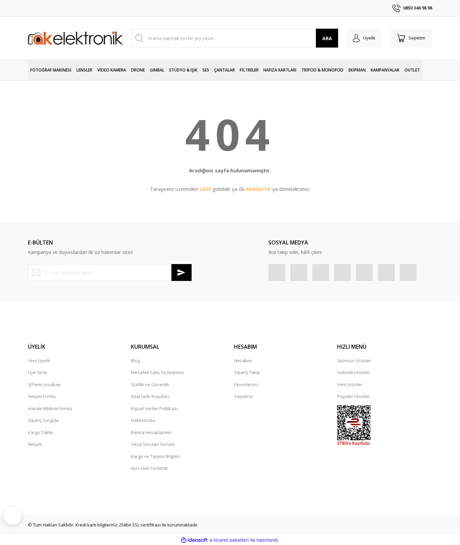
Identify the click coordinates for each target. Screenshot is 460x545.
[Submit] (181, 272)
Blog (135, 360)
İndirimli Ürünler (353, 372)
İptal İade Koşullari (150, 396)
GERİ (205, 188)
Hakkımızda (143, 420)
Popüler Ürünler (353, 396)
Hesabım (243, 360)
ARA (327, 38)
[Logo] (75, 38)
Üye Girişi (37, 372)
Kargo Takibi (40, 432)
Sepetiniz (243, 396)
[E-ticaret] (229, 540)
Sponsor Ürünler (354, 360)
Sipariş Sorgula (43, 420)
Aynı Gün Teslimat (149, 468)
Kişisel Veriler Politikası (154, 408)
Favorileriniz (246, 384)
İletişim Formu (42, 396)
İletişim (35, 444)
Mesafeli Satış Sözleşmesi (157, 372)
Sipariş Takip (247, 372)
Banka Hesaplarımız (151, 432)
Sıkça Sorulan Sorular (153, 444)
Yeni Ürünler (349, 384)
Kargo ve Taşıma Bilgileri (155, 456)
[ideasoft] (194, 540)
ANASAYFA (258, 188)
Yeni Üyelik (39, 360)
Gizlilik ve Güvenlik (150, 384)
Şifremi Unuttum (44, 384)
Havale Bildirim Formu (50, 408)
